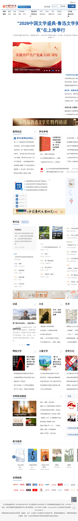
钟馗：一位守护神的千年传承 (49, 338)
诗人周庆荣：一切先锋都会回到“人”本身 (25, 161)
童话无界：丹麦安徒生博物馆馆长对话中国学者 (51, 377)
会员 (14, 11)
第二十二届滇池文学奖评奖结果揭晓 (25, 142)
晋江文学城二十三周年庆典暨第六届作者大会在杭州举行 (25, 385)
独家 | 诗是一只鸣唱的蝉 (48, 429)
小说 (15, 263)
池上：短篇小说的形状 (47, 154)
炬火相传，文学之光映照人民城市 (24, 146)
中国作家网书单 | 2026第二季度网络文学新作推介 (51, 414)
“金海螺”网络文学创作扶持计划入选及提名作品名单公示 (25, 377)
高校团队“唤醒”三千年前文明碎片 (24, 165)
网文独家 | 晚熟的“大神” (47, 421)
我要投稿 (25, 222)
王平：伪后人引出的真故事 (57, 312)
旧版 (73, 2)
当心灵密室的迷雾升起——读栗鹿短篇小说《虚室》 (51, 158)
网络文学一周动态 (19, 381)
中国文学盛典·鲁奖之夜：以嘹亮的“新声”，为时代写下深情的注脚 (34, 35)
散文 (15, 270)
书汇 (53, 11)
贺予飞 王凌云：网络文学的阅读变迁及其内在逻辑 (25, 389)
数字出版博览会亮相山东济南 (26, 138)
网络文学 (51, 14)
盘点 (15, 254)
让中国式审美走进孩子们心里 (49, 373)
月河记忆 (21, 284)
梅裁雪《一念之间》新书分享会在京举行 (25, 169)
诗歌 (15, 277)
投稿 (14, 14)
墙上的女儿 (48, 267)
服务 (9, 11)
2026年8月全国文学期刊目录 (24, 257)
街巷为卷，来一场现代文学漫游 (24, 150)
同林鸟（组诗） (50, 274)
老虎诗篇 (21, 277)
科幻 (47, 11)
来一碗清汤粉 (49, 260)
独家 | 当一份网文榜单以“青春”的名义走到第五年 (51, 406)
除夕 (46, 254)
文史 (41, 11)
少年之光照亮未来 (46, 389)
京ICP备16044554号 (22, 504)
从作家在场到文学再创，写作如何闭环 (51, 410)
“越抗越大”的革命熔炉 (47, 326)
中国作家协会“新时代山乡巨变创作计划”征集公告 (41, 187)
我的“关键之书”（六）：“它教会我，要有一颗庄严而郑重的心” (51, 425)
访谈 (9, 14)
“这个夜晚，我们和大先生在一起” (24, 157)
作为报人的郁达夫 (46, 334)
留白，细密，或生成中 (47, 402)
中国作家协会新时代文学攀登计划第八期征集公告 (41, 190)
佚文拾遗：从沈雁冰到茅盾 (48, 330)
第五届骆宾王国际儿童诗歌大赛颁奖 (51, 385)
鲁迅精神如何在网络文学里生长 (24, 373)
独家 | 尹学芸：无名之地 (48, 433)
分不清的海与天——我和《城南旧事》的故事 (51, 342)
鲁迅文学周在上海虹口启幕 (22, 173)
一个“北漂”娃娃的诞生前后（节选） (51, 247)
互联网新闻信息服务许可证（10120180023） (61, 504)
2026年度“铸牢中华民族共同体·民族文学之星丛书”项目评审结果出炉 (47, 184)
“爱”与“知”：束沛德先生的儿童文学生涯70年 (57, 362)
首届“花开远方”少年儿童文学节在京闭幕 (51, 381)
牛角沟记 (18, 230)
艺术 (24, 14)
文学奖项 (21, 11)
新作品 (59, 11)
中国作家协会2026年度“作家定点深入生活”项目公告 (42, 181)
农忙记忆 (74, 252)
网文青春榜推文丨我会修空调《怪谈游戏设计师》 (31, 362)
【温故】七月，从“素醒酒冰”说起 (50, 418)
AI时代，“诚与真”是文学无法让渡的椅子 (25, 154)
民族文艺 (43, 14)
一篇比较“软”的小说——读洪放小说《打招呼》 (51, 162)
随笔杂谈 (69, 242)
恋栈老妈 (21, 270)
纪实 (41, 244)
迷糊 (20, 263)
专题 (19, 14)
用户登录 (47, 7)
